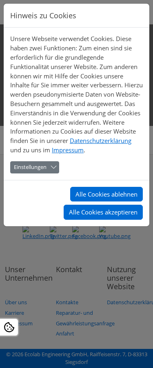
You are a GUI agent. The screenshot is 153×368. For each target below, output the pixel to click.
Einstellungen (30, 167)
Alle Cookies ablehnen (106, 194)
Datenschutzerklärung (100, 140)
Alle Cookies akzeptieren (103, 212)
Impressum (68, 150)
